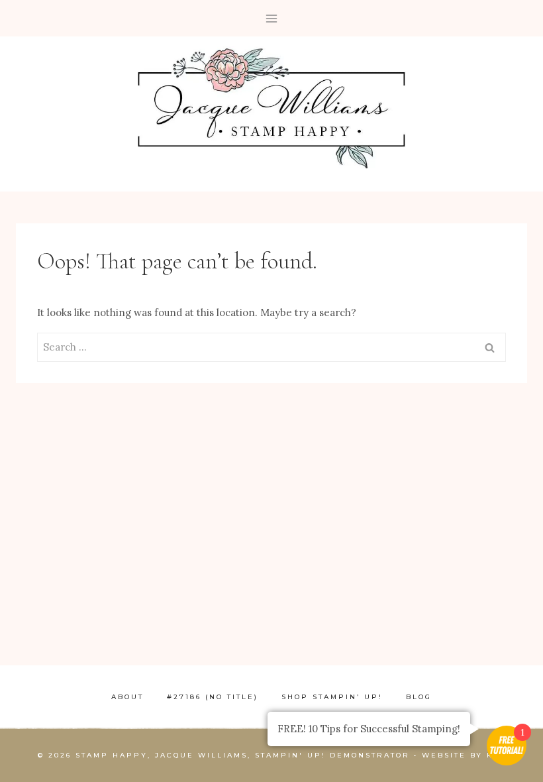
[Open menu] (272, 18)
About (127, 697)
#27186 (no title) (212, 697)
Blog (419, 697)
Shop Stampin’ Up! (332, 697)
